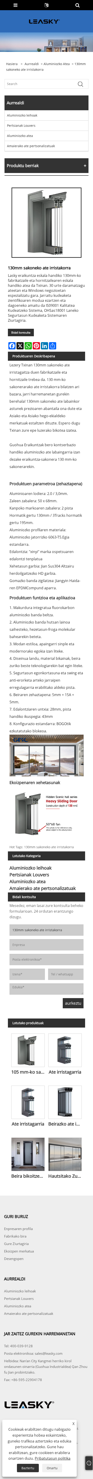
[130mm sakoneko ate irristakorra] (46, 223)
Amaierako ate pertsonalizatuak (31, 146)
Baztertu (27, 1468)
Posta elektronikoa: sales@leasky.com (33, 1353)
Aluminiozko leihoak (22, 115)
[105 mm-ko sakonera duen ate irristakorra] (27, 1049)
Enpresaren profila (18, 1228)
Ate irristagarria (65, 1072)
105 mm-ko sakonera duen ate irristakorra (28, 1072)
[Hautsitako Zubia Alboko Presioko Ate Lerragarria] (65, 1153)
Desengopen (13, 1258)
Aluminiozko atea (57, 64)
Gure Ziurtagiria (16, 1243)
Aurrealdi (32, 64)
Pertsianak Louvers (21, 125)
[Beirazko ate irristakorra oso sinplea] (65, 1101)
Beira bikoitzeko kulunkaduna (28, 1176)
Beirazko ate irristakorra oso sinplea (66, 1124)
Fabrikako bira (15, 1236)
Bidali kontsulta (20, 332)
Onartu (52, 1468)
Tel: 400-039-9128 (18, 1346)
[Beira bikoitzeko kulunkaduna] (27, 1153)
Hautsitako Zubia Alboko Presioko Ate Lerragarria (66, 1176)
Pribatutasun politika (52, 1458)
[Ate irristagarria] (65, 1049)
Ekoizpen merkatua (19, 1251)
